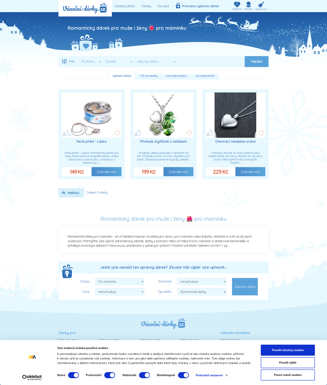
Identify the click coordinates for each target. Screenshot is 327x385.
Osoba (85, 281)
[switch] (109, 375)
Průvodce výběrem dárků (200, 6)
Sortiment (165, 281)
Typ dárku (165, 291)
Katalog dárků (125, 6)
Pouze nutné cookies (288, 374)
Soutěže (163, 6)
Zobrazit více (106, 172)
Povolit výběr (288, 362)
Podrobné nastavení (209, 375)
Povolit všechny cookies (288, 350)
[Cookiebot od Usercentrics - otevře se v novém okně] (32, 377)
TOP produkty (149, 75)
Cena (86, 291)
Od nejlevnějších (176, 75)
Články (146, 6)
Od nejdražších (205, 75)
